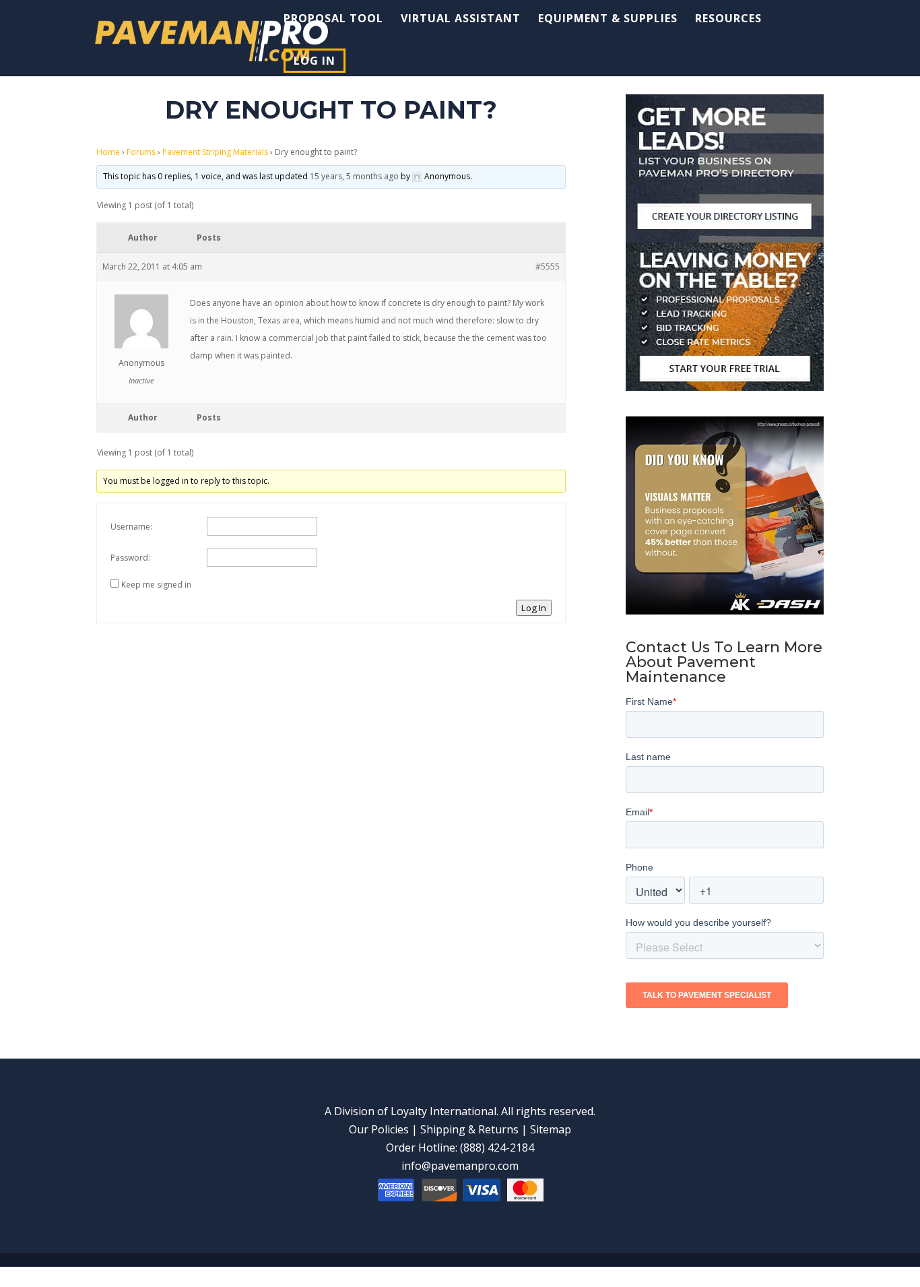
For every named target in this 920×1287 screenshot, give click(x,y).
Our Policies (379, 1129)
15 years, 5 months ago (354, 176)
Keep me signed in (156, 584)
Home (108, 152)
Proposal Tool (333, 19)
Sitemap (550, 1129)
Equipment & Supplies (608, 19)
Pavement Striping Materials (215, 152)
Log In (314, 60)
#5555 (547, 266)
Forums (141, 152)
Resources (728, 19)
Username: (131, 526)
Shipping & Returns (469, 1129)
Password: (130, 557)
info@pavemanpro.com (460, 1165)
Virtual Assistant (461, 19)
